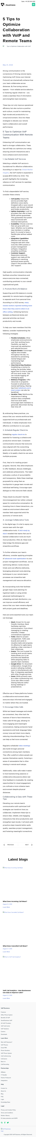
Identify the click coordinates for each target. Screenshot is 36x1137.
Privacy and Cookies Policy (8, 1110)
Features (3, 1012)
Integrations (4, 1080)
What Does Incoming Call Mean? (15, 901)
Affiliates (3, 1072)
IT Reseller (4, 1075)
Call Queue (4, 1058)
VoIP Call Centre (5, 1026)
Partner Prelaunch (6, 1077)
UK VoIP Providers (6, 1023)
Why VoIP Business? (6, 1042)
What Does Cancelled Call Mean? (15, 946)
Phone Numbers (5, 1050)
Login (2, 1099)
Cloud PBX (4, 1047)
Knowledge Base (5, 1102)
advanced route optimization (15, 558)
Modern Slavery (5, 1115)
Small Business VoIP (6, 1020)
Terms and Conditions (7, 1112)
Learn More (6, 907)
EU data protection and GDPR (9, 1118)
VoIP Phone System (6, 1053)
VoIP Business (16, 1134)
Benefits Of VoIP (5, 1017)
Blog (2, 1093)
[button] (33, 4)
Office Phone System (6, 1015)
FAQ (2, 1096)
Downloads (4, 1034)
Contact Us (4, 1088)
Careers (3, 1031)
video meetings (24, 746)
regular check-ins (18, 434)
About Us (3, 1091)
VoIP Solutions (5, 1028)
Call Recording (5, 1064)
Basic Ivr (3, 1061)
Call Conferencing (6, 1056)
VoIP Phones (4, 1045)
